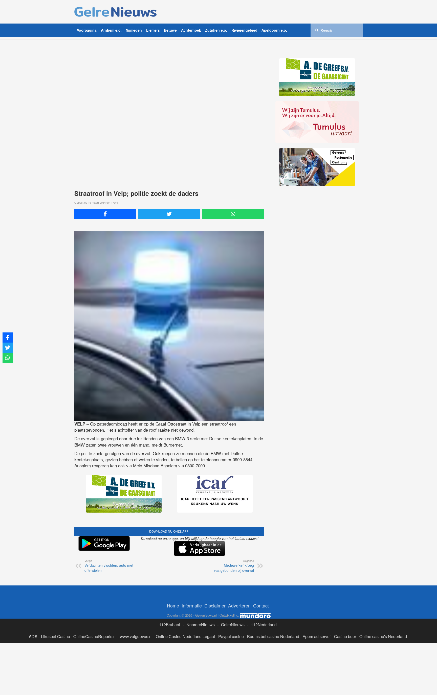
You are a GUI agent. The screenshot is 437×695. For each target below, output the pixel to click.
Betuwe (170, 30)
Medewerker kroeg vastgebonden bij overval (234, 566)
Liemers (153, 30)
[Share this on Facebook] (105, 214)
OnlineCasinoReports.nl (95, 636)
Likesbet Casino (55, 636)
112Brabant (169, 624)
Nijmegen (134, 30)
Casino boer (345, 636)
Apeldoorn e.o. (274, 30)
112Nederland (264, 624)
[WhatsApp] (233, 214)
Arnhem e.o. (111, 30)
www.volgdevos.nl (136, 636)
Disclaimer (215, 605)
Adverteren (239, 605)
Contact (261, 605)
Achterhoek (191, 30)
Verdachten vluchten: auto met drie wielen (108, 566)
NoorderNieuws (200, 624)
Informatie (192, 605)
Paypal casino (231, 636)
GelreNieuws (233, 624)
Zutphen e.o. (216, 30)
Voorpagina (87, 30)
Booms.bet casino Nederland (273, 636)
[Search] (316, 30)
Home (173, 605)
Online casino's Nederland (383, 636)
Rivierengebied (244, 30)
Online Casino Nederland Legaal (185, 636)
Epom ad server (316, 636)
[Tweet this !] (169, 214)
